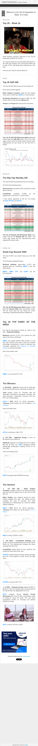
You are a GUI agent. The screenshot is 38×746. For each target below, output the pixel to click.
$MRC (11, 271)
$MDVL (5, 271)
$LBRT (26, 271)
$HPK (5, 475)
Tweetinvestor (26, 656)
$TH (16, 271)
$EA (6, 201)
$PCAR (11, 201)
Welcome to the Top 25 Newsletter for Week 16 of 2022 (21, 13)
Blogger (26, 745)
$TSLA (19, 201)
